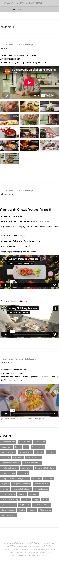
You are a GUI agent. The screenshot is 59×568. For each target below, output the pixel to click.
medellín (26, 499)
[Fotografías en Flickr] (15, 536)
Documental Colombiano (45, 468)
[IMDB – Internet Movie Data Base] (9, 536)
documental (26, 468)
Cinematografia (38, 447)
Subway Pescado (7, 194)
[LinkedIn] (43, 536)
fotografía (5, 484)
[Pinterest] (49, 536)
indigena (5, 489)
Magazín (22, 494)
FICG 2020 (48, 478)
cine (26, 447)
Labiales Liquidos (41, 489)
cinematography (25, 452)
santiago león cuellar (42, 504)
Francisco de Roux (41, 484)
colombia (39, 452)
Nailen (45, 499)
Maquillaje (34, 494)
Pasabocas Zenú (7, 362)
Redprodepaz (24, 504)
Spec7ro (22, 510)
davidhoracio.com (33, 457)
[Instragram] (20, 536)
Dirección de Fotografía (26, 45)
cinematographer (8, 452)
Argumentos (6, 447)
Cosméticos (17, 457)
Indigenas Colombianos (21, 489)
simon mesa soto (8, 510)
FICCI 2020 (36, 478)
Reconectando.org (8, 504)
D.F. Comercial (9, 45)
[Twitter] (38, 536)
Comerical (5, 457)
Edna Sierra (23, 473)
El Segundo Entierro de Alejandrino (15, 478)
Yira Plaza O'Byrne (9, 515)
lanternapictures (40, 221)
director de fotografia (10, 468)
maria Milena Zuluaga (10, 499)
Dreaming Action (8, 473)
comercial (51, 452)
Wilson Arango (45, 510)
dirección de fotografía (31, 463)
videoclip (32, 510)
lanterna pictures (8, 494)
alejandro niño (24, 442)
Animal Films (39, 442)
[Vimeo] (26, 536)
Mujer (36, 499)
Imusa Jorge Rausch (8, 48)
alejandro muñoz (8, 442)
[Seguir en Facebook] (32, 536)
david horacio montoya (10, 463)
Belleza (18, 447)
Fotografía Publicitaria (21, 484)
